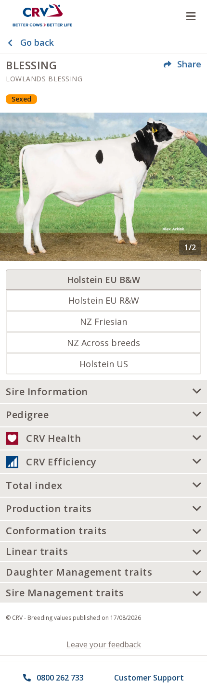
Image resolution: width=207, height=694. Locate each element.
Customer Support (149, 677)
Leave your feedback (103, 644)
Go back (37, 42)
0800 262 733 (60, 677)
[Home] (42, 16)
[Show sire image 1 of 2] (103, 186)
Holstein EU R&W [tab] (103, 300)
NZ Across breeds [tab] (103, 342)
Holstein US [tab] (103, 364)
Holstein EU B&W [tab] (103, 279)
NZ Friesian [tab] (103, 321)
